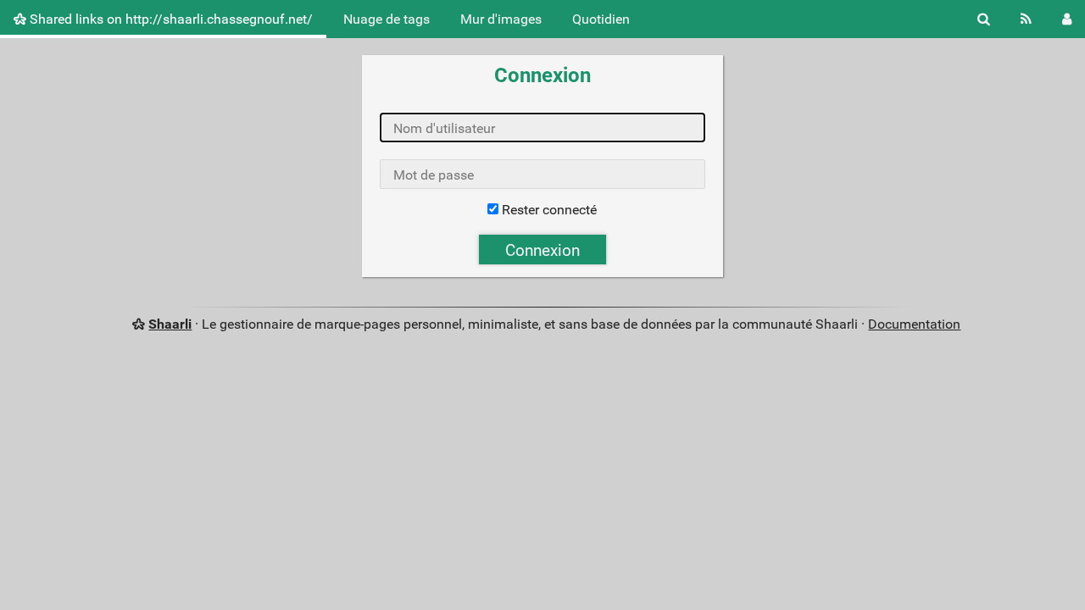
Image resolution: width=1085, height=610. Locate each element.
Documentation (914, 324)
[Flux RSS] (1026, 19)
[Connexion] (1067, 19)
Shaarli (170, 324)
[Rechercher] (984, 19)
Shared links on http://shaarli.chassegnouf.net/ (169, 19)
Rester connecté (549, 210)
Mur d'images (501, 19)
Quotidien (601, 19)
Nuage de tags (386, 19)
